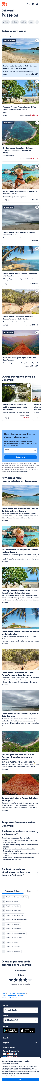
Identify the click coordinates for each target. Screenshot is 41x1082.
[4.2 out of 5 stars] (20, 979)
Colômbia (11, 993)
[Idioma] (32, 3)
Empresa (6, 1043)
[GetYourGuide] (4, 4)
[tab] (12, 891)
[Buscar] (28, 3)
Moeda (5, 1015)
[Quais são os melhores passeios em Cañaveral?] (37, 832)
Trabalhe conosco (9, 1047)
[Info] (10, 36)
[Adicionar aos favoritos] (37, 40)
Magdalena (21, 993)
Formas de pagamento (11, 1051)
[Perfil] (37, 4)
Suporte (6, 1038)
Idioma (5, 1005)
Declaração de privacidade (19, 471)
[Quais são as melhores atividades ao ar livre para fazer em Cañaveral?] (37, 872)
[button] (20, 57)
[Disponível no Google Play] (10, 1031)
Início (3, 993)
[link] (20, 57)
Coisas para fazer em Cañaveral (13, 996)
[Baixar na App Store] (27, 1031)
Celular (5, 1026)
